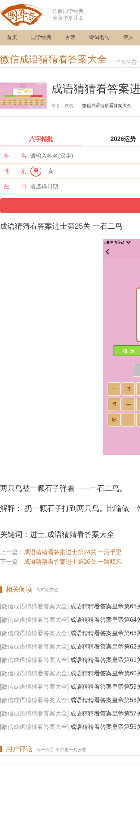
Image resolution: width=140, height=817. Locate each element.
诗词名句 (99, 37)
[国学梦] (22, 14)
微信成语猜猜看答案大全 (53, 59)
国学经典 (41, 37)
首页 (12, 37)
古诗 (70, 37)
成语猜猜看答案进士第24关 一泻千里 (73, 552)
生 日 (15, 186)
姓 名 (15, 155)
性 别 (15, 171)
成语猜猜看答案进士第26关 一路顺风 (73, 562)
